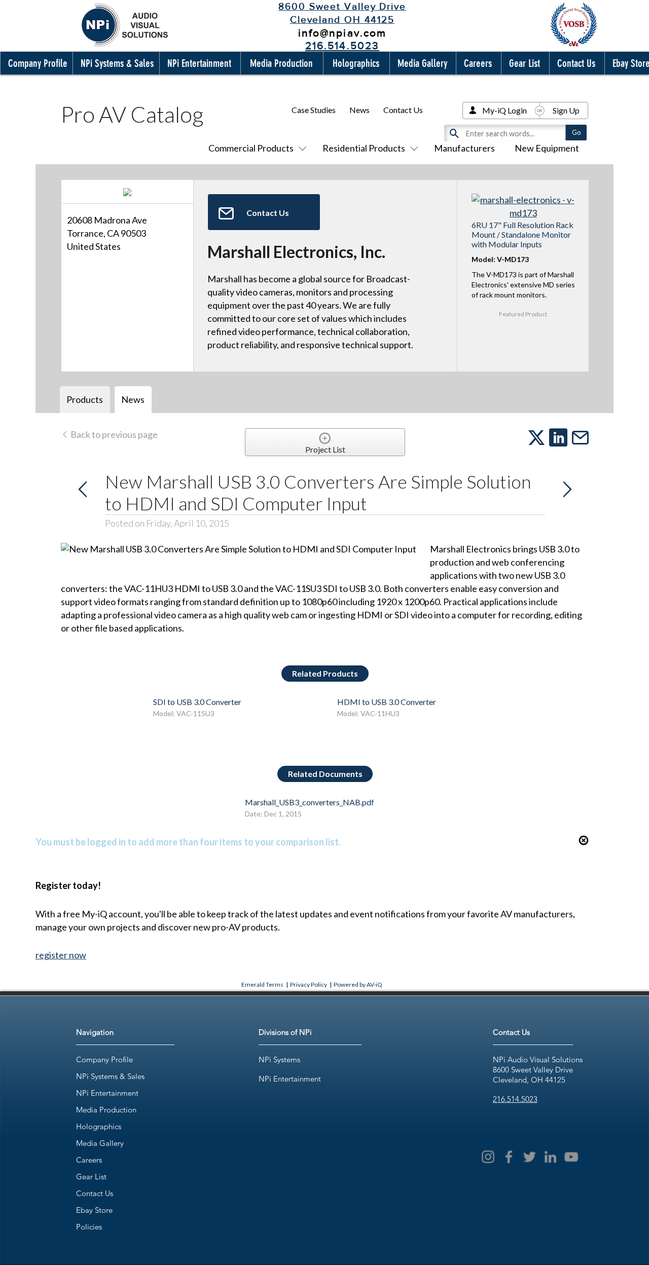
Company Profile (104, 1059)
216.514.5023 (515, 1099)
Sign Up (566, 110)
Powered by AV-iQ (358, 984)
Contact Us (403, 110)
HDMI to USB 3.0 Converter (386, 701)
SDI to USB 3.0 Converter (197, 701)
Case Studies (314, 110)
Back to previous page (113, 434)
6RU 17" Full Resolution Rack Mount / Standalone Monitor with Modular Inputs (522, 234)
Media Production (106, 1109)
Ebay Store (94, 1210)
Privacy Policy (308, 984)
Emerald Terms (262, 984)
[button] (35, 63)
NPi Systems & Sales (110, 1076)
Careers (89, 1160)
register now (60, 954)
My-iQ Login (504, 110)
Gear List (91, 1176)
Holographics (98, 1126)
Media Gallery (100, 1143)
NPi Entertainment (107, 1093)
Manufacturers (464, 148)
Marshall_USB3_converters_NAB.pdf (309, 802)
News (359, 110)
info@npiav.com (342, 33)
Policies (89, 1227)
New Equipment (547, 148)
